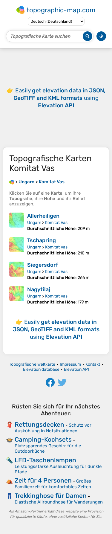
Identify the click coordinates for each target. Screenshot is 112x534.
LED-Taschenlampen (45, 460)
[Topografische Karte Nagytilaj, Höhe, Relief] (16, 295)
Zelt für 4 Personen (43, 480)
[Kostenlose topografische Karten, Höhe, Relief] (11, 181)
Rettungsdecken (39, 424)
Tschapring (41, 240)
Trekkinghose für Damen (51, 495)
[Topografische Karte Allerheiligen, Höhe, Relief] (16, 222)
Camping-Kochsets (43, 439)
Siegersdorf (42, 265)
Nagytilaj (38, 289)
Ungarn (34, 222)
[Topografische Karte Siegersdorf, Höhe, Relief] (16, 271)
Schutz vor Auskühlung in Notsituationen (53, 428)
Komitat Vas (56, 222)
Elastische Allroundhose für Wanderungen (59, 502)
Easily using (59, 98)
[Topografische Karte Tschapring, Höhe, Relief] (16, 246)
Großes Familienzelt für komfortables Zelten (53, 483)
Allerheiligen (43, 216)
